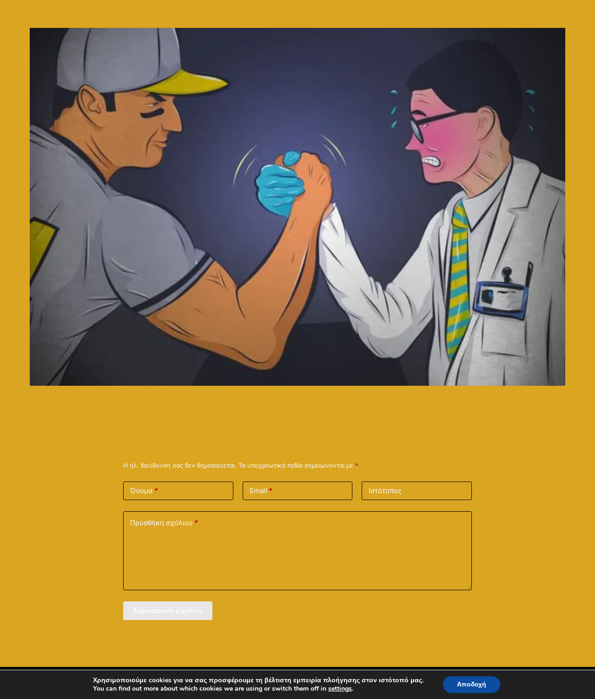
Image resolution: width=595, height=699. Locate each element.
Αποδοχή (471, 684)
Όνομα (144, 490)
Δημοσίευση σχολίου (167, 610)
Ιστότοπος (385, 490)
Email (261, 490)
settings (340, 689)
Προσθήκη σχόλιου (164, 522)
